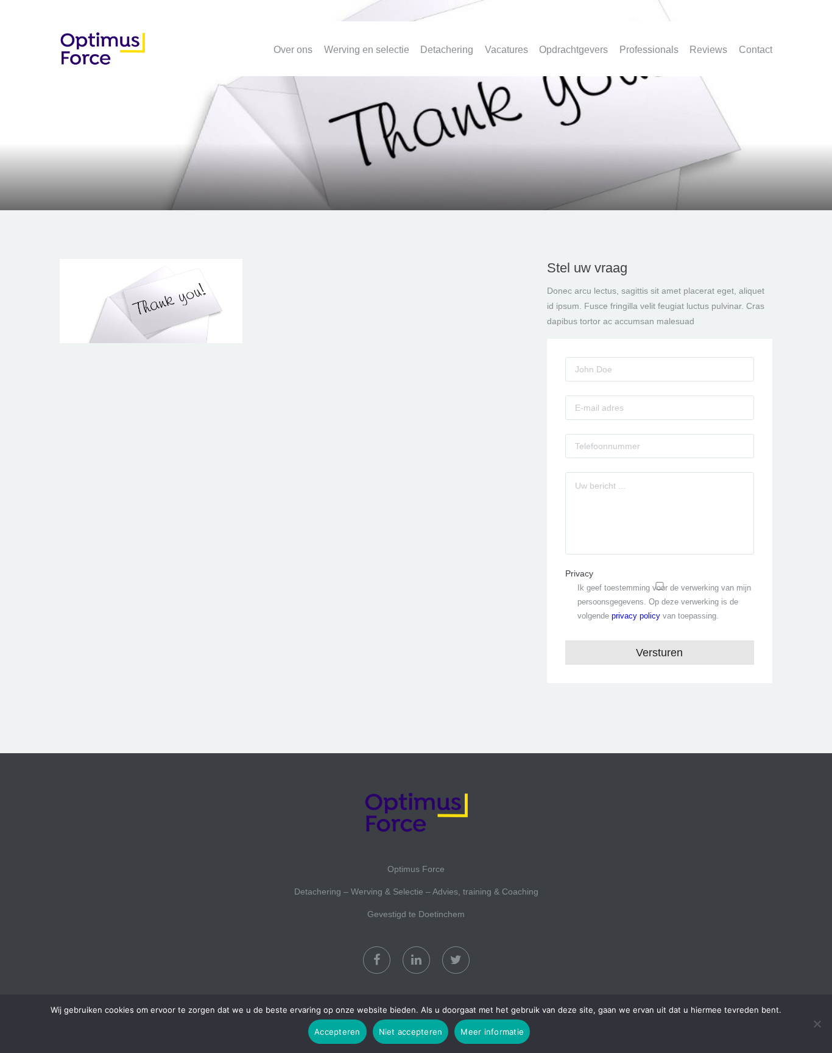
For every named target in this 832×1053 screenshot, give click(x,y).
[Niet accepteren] (817, 1024)
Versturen (659, 653)
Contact (755, 49)
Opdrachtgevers (573, 49)
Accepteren (337, 1032)
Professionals (649, 49)
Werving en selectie (366, 49)
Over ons (292, 49)
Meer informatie (492, 1032)
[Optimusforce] (121, 42)
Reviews (708, 49)
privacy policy (636, 615)
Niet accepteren (411, 1032)
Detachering (446, 49)
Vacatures (506, 49)
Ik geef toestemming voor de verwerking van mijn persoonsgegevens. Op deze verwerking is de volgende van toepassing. (664, 601)
